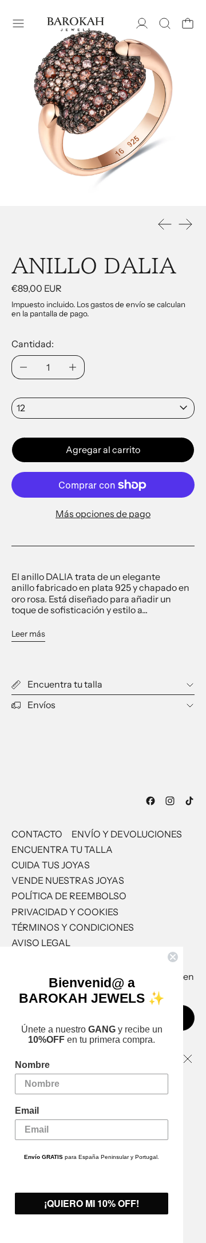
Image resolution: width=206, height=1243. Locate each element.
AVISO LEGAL (40, 942)
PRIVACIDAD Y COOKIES (64, 912)
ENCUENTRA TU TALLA (62, 849)
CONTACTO (36, 834)
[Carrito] (188, 23)
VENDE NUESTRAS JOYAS (67, 880)
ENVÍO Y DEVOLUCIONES (127, 834)
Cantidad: (32, 344)
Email (27, 1110)
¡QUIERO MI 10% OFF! (91, 1203)
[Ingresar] (142, 23)
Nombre (32, 1065)
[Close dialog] (173, 957)
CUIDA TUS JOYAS (50, 865)
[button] (165, 23)
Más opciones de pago (103, 513)
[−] (23, 367)
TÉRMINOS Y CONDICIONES (72, 927)
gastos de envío (117, 304)
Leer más (28, 634)
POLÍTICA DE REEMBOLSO (68, 896)
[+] (73, 367)
